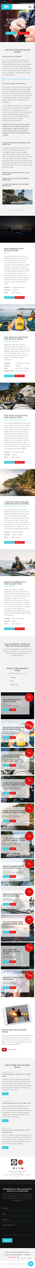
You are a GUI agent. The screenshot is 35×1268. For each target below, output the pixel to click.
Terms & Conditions (27, 1264)
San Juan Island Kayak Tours (20, 1252)
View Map (17, 1176)
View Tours (11, 33)
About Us (8, 1252)
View (6, 709)
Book (12, 709)
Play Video (12, 1049)
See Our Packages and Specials (17, 79)
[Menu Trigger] (30, 7)
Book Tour (19, 297)
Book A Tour (24, 33)
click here (23, 673)
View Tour (9, 297)
